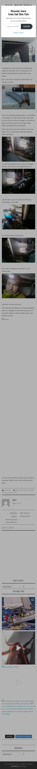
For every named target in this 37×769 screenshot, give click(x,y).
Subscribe (26, 26)
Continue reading (18, 33)
